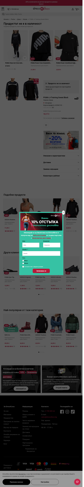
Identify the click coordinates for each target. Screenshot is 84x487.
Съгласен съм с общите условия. (33, 266)
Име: (23, 241)
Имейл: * (25, 249)
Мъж (26, 261)
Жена (26, 263)
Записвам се (41, 271)
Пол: (23, 258)
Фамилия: (46, 241)
